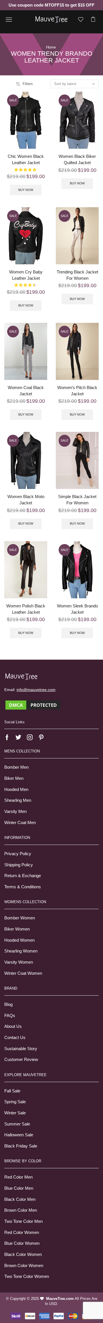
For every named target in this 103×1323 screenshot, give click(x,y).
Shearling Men (17, 800)
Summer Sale (17, 1124)
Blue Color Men (18, 1188)
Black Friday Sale (20, 1146)
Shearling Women (20, 951)
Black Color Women (23, 1254)
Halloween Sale (18, 1135)
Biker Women (17, 929)
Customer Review (21, 1059)
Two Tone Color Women (26, 1276)
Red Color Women (21, 1232)
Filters (28, 84)
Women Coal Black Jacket (26, 390)
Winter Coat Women (23, 973)
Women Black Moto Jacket (25, 499)
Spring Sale (15, 1102)
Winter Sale (15, 1113)
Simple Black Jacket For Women (77, 499)
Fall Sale (12, 1091)
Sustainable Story (20, 1048)
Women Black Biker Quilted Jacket (77, 159)
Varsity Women (18, 962)
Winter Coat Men (20, 822)
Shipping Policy (18, 865)
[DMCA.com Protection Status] (33, 704)
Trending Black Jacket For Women (77, 275)
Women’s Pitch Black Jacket (77, 390)
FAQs (9, 1015)
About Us (13, 1026)
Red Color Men (18, 1177)
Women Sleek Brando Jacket (77, 609)
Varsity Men (15, 811)
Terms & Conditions (22, 887)
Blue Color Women (21, 1243)
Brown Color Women (23, 1265)
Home (51, 47)
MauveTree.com (60, 1298)
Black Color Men (19, 1199)
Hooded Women (19, 940)
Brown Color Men (20, 1210)
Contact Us (14, 1037)
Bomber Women (19, 918)
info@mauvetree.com (36, 689)
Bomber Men (16, 767)
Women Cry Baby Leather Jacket (26, 275)
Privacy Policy (17, 853)
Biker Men (13, 778)
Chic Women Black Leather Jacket (26, 159)
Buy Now (25, 190)
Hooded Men (16, 789)
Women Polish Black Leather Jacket (25, 609)
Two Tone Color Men (23, 1221)
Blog (8, 1004)
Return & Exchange (22, 875)
